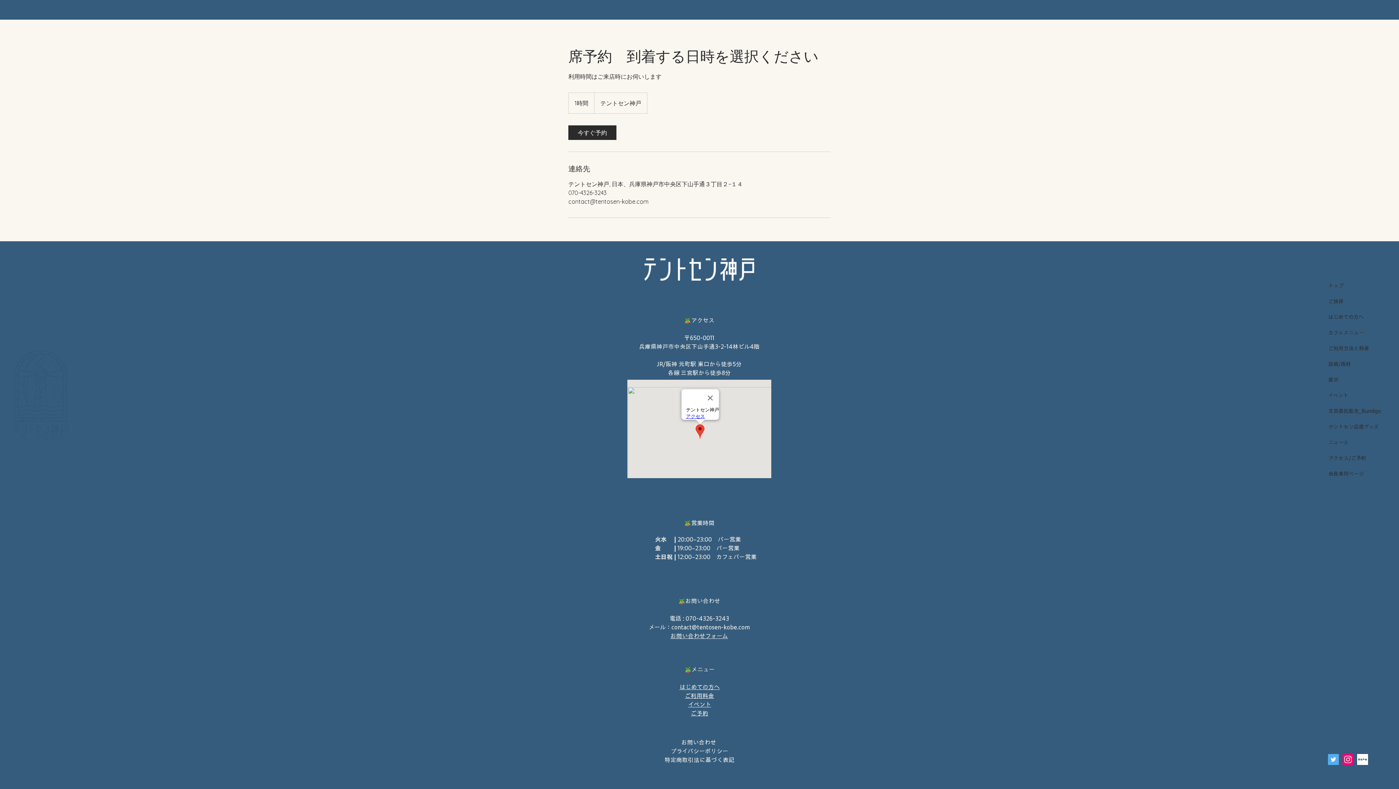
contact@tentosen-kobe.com (710, 627)
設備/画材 (1339, 364)
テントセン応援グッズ (1352, 426)
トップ (1336, 285)
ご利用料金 (699, 696)
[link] (592, 132)
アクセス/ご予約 (1347, 458)
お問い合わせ (699, 742)
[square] (1362, 759)
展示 (1333, 379)
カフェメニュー (1346, 332)
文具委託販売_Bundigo (1352, 411)
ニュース (1338, 442)
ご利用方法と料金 (1348, 348)
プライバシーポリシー (699, 751)
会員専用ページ (1346, 473)
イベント (1338, 395)
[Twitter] (1333, 759)
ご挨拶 (1336, 301)
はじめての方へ (1346, 317)
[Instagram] (1348, 759)
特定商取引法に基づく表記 (699, 760)
